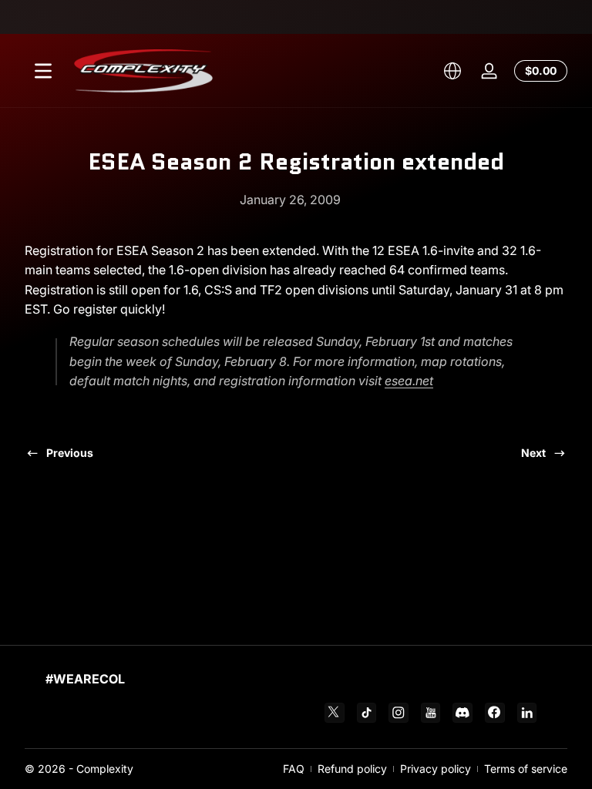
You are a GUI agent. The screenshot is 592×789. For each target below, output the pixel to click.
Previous (69, 452)
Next (533, 452)
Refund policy (352, 768)
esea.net (409, 380)
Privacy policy (435, 768)
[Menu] (43, 70)
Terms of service (525, 768)
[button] (452, 71)
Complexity (104, 768)
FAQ (293, 768)
